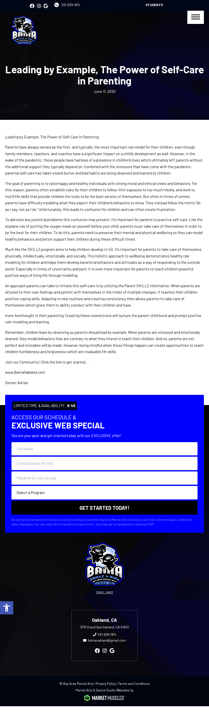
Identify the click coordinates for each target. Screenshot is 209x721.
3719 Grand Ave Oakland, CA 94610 (104, 627)
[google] (46, 6)
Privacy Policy (106, 684)
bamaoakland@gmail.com (107, 640)
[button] (6, 607)
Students (154, 5)
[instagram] (39, 6)
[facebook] (32, 6)
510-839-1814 (70, 5)
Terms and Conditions (134, 684)
